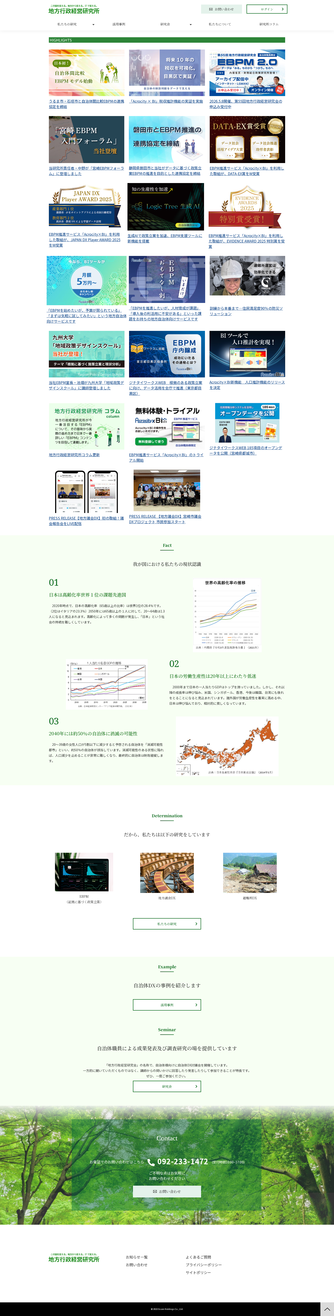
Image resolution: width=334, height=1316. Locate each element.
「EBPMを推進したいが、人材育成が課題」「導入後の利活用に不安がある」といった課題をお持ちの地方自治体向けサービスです (165, 313)
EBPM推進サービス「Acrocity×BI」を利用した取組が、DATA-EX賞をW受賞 (247, 170)
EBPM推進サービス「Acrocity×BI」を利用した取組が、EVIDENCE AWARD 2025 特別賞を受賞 (247, 241)
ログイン (267, 9)
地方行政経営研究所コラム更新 (74, 454)
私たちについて (220, 24)
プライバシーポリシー (204, 1264)
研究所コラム (269, 24)
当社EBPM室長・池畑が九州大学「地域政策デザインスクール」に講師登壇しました (86, 385)
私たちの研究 (67, 24)
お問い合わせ (224, 9)
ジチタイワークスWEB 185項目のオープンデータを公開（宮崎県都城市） (245, 450)
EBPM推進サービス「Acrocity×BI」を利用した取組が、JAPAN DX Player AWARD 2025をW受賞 (84, 239)
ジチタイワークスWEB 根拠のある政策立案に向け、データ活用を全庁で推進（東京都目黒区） (165, 388)
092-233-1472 (182, 1161)
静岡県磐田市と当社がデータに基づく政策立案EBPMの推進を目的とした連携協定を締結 (165, 170)
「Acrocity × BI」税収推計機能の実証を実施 (166, 101)
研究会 (165, 24)
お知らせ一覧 (137, 1257)
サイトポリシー (198, 1272)
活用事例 (118, 24)
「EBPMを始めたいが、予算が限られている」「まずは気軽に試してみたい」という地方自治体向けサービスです (87, 315)
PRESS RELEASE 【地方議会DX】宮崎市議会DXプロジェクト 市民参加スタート (165, 518)
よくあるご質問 (198, 1257)
